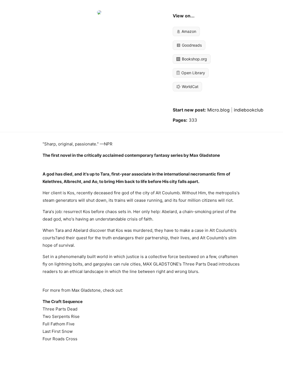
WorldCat (189, 86)
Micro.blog (218, 110)
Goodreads (191, 45)
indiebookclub (248, 110)
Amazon (188, 31)
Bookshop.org (194, 59)
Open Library (192, 72)
